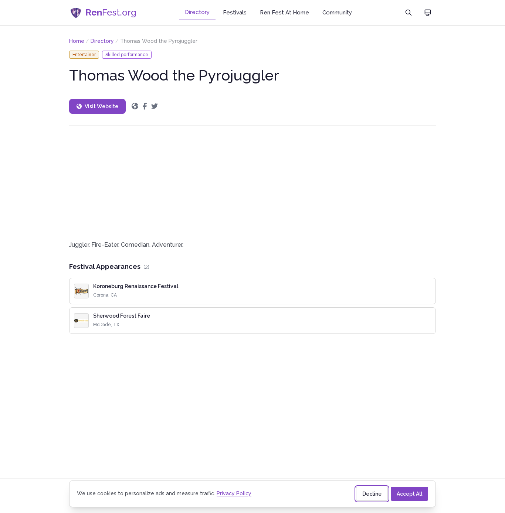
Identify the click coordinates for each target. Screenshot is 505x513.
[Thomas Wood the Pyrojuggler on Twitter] (154, 106)
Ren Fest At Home (284, 12)
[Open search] (408, 12)
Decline (372, 494)
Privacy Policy (234, 493)
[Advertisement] (252, 183)
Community (337, 12)
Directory (197, 12)
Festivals (235, 12)
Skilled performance (126, 54)
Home (76, 41)
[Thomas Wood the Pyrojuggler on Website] (135, 106)
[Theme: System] (428, 12)
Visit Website (101, 106)
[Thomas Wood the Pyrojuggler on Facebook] (145, 106)
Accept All (409, 494)
